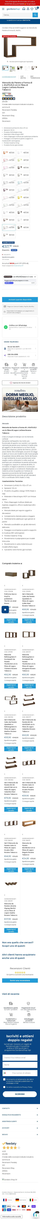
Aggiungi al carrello (11, 621)
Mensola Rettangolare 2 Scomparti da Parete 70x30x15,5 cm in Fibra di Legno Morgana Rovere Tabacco (28, 663)
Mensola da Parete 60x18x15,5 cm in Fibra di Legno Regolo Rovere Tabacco (28, 849)
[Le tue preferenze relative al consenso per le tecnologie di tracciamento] (36, 1215)
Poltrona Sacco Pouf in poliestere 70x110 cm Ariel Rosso (10, 598)
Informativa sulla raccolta (11, 1217)
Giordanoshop (9, 77)
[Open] (5, 609)
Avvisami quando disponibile (20, 300)
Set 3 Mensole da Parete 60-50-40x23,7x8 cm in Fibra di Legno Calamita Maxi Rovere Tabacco (11, 788)
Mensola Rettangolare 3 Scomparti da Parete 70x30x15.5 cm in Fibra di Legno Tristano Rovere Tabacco (10, 663)
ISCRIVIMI (20, 1094)
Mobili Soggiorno (21, 28)
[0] (36, 8)
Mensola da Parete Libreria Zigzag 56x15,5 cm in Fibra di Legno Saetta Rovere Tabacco (10, 909)
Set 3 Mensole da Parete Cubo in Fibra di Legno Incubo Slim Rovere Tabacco (11, 847)
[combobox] (7, 1073)
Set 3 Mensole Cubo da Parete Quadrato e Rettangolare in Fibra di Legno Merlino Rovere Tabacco (10, 727)
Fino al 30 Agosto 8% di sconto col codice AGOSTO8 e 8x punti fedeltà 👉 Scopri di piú (20, 3)
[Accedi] (28, 8)
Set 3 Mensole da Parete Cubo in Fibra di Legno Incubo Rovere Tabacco (29, 787)
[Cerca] (35, 15)
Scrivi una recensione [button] (20, 980)
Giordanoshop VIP (18, 265)
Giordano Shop (7, 28)
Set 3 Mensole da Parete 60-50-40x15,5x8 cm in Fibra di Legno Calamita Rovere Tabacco (29, 725)
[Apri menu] (3, 9)
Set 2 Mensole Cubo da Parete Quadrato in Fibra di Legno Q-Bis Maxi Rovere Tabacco (28, 600)
